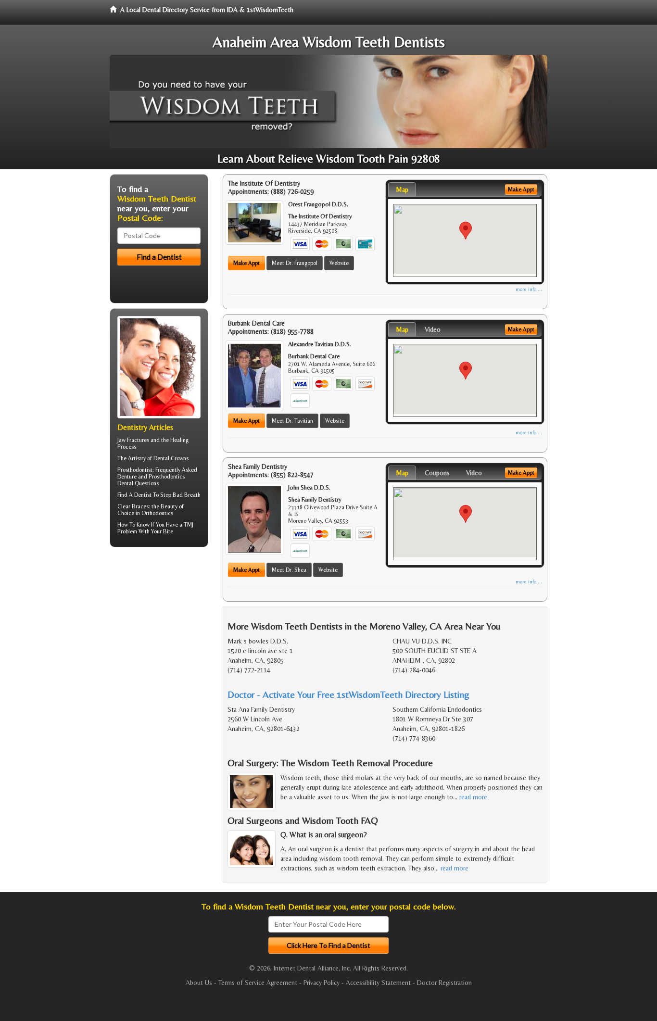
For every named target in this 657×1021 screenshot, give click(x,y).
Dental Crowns (171, 458)
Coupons (437, 473)
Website (339, 263)
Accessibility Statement (378, 982)
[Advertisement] (159, 629)
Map (402, 189)
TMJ (188, 524)
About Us (199, 982)
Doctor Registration (444, 982)
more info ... (529, 289)
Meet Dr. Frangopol (294, 263)
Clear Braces (133, 506)
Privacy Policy (321, 982)
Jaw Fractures (133, 440)
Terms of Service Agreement (257, 982)
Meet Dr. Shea (289, 570)
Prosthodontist (134, 469)
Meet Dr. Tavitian (292, 420)
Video (433, 329)
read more (473, 797)
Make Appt (246, 263)
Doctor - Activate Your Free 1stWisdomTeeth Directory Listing (348, 694)
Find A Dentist (134, 495)
